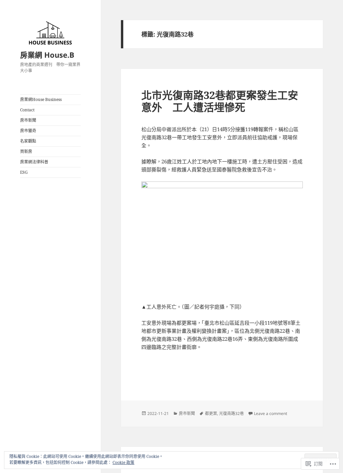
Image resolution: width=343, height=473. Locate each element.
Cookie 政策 (123, 462)
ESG (24, 172)
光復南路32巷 (231, 413)
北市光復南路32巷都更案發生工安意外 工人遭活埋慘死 (219, 101)
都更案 (211, 413)
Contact (27, 110)
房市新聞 (28, 120)
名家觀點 (28, 141)
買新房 (26, 151)
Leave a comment (270, 413)
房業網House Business (41, 99)
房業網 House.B (47, 55)
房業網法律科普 (34, 162)
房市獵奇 (28, 131)
